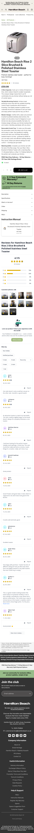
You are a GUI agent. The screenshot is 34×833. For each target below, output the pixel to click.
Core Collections (20, 14)
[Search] (6, 10)
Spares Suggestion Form (17, 806)
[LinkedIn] (21, 735)
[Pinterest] (13, 735)
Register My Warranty (17, 800)
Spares (17, 803)
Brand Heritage (17, 748)
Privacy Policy (17, 780)
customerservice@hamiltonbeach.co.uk (18, 731)
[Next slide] (32, 3)
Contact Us (17, 756)
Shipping (4, 210)
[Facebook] (9, 735)
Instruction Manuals (17, 798)
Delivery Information (17, 765)
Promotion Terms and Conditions (17, 774)
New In (3, 14)
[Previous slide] (2, 3)
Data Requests (17, 783)
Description (4, 194)
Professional (10, 14)
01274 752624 (18, 728)
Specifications (5, 198)
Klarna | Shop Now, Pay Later (17, 771)
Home (3, 20)
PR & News (17, 753)
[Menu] (2, 10)
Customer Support (17, 809)
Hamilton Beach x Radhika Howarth (17, 750)
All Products (10, 20)
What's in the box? (7, 202)
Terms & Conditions (17, 777)
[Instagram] (17, 735)
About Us (17, 745)
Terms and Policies (17, 818)
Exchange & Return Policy (17, 768)
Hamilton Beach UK (19, 815)
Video (3, 206)
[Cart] (32, 10)
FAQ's (3, 214)
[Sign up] (30, 694)
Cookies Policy (17, 786)
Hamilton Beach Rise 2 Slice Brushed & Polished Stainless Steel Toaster (19, 226)
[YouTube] (24, 735)
